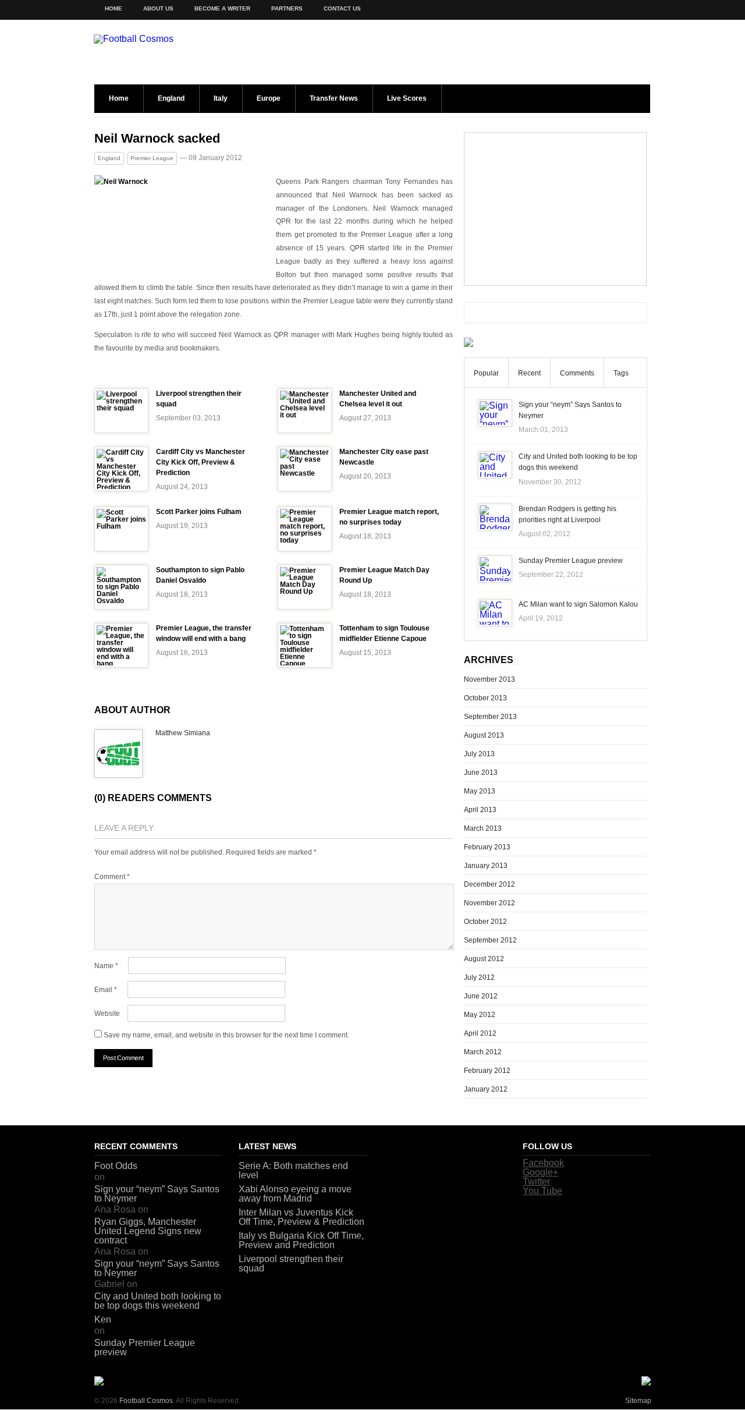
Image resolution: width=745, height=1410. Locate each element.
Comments (577, 373)
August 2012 (484, 959)
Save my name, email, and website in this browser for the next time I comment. (226, 1035)
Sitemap (638, 1401)
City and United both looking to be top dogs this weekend (157, 1300)
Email (105, 990)
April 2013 (480, 810)
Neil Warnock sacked (157, 138)
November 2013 (489, 679)
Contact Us (342, 8)
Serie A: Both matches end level (293, 1170)
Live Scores (407, 98)
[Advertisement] (555, 209)
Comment (112, 877)
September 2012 (490, 940)
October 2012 (485, 921)
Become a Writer (222, 8)
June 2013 (481, 772)
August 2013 (484, 735)
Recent (529, 373)
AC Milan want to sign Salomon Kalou (578, 604)
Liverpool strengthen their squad (291, 1263)
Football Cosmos (146, 1401)
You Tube (542, 1191)
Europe (269, 98)
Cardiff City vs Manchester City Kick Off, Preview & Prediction (200, 462)
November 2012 (489, 903)
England (171, 98)
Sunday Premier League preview (571, 561)
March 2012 (483, 1052)
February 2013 (487, 847)
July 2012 (479, 977)
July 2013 (479, 754)
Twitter (536, 1181)
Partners (287, 8)
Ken (102, 1319)
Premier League (151, 158)
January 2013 (486, 866)
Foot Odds (115, 1166)
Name (106, 966)
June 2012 (481, 996)
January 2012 (486, 1089)
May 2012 (479, 1015)
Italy (221, 98)
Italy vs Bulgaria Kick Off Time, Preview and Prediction (301, 1240)
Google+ (540, 1172)
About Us (158, 8)
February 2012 (487, 1071)
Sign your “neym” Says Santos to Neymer (156, 1193)
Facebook (543, 1163)
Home (113, 8)
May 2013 (479, 791)
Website (107, 1013)
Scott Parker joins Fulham (199, 512)
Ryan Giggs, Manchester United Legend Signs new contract (147, 1231)
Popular (486, 373)
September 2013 (490, 717)
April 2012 (480, 1033)
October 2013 (485, 698)
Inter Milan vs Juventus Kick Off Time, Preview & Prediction (301, 1217)
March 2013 (483, 828)
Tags (621, 373)
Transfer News (334, 98)
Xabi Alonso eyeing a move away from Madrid (295, 1193)
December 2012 (489, 884)
